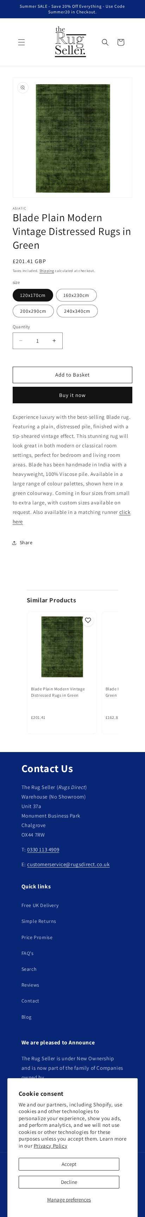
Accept (69, 1164)
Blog (26, 1017)
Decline (69, 1182)
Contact (30, 1001)
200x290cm (33, 311)
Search (29, 969)
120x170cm (33, 295)
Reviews (30, 985)
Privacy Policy (50, 1145)
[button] (21, 42)
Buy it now (72, 395)
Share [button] (26, 542)
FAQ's (27, 953)
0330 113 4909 (43, 849)
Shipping (46, 270)
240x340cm (77, 311)
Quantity (21, 327)
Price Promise (37, 937)
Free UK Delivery (40, 905)
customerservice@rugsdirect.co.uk (68, 864)
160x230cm (76, 295)
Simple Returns (38, 921)
